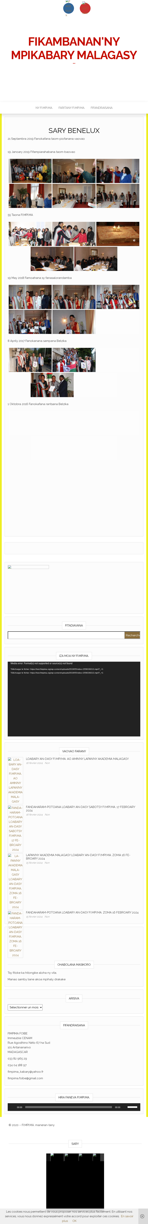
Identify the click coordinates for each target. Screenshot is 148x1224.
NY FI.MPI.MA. (44, 108)
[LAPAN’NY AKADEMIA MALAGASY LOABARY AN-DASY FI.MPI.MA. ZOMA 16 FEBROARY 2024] (15, 881)
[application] (74, 699)
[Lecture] (13, 1107)
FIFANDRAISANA (102, 108)
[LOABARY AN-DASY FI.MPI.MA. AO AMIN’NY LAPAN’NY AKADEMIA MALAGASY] (15, 780)
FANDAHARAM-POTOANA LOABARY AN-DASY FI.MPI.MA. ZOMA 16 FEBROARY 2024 (82, 912)
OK (74, 1221)
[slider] (68, 1107)
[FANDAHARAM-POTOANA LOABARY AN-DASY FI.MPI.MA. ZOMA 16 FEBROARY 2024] (15, 934)
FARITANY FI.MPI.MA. (72, 108)
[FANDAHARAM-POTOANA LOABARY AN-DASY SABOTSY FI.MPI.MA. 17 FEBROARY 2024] (15, 828)
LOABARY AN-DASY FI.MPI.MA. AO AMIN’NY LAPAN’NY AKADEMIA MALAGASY (77, 759)
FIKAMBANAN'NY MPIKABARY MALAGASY (74, 48)
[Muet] (124, 1107)
